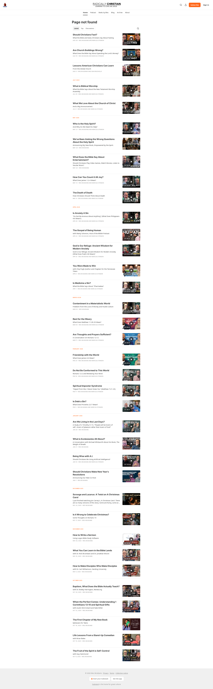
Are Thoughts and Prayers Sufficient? (92, 334)
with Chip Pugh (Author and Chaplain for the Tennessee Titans (94, 270)
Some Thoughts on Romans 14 (84, 518)
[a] (131, 39)
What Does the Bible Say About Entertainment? (88, 158)
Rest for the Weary (82, 319)
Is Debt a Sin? (79, 401)
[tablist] (84, 28)
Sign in (206, 5)
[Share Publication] (185, 5)
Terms (112, 673)
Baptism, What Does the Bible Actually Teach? (96, 586)
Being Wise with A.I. (83, 456)
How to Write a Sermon (84, 535)
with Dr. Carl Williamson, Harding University (89, 569)
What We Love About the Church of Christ (94, 103)
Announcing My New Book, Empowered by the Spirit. (93, 145)
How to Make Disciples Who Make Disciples (95, 566)
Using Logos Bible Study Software (86, 538)
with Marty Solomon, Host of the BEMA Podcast (91, 233)
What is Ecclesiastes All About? (89, 439)
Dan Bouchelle (96, 71)
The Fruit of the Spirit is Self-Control (91, 651)
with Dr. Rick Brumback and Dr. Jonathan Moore (91, 553)
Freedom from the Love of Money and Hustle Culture (93, 306)
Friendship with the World (86, 355)
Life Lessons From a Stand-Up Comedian (93, 635)
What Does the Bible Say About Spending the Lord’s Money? (96, 53)
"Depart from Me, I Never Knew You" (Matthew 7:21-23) (94, 389)
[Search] (181, 5)
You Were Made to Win (84, 266)
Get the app (117, 679)
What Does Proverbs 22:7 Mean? (85, 404)
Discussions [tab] (90, 28)
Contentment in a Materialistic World (91, 303)
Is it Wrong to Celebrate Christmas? (91, 514)
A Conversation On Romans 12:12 (86, 337)
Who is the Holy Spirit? (84, 123)
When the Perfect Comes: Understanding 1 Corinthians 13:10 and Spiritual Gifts (94, 603)
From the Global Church (82, 69)
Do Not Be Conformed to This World (91, 370)
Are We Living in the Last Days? (89, 422)
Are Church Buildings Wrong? (88, 50)
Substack (95, 684)
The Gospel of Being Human (87, 230)
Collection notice (122, 673)
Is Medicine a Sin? (82, 283)
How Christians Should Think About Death (89, 196)
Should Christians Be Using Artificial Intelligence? (91, 459)
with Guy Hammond (80, 654)
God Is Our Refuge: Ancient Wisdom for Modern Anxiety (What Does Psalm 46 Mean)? (94, 253)
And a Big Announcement (82, 106)
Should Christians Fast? (85, 34)
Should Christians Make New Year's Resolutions (91, 473)
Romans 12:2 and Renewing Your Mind (88, 373)
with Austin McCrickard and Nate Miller (88, 608)
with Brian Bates (79, 638)
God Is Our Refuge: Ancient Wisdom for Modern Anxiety (93, 247)
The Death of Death (82, 192)
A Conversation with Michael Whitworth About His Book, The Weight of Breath (96, 443)
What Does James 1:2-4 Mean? (84, 180)
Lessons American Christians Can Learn (93, 65)
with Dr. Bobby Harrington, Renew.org (87, 589)
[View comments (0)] (90, 483)
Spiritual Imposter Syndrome (87, 386)
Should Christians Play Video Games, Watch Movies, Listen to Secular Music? (96, 164)
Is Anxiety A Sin (81, 213)
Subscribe (195, 5)
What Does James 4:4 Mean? (84, 358)
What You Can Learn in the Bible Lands (92, 550)
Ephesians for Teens (80, 623)
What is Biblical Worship (85, 86)
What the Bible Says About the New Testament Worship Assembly (94, 90)
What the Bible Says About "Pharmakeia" (88, 286)
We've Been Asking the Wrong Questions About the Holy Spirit (94, 140)
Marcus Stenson (98, 40)
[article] (106, 39)
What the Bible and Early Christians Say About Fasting (93, 38)
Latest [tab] (76, 28)
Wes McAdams (84, 40)
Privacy (105, 673)
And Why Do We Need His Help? (85, 127)
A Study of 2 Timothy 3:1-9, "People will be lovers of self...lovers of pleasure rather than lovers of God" (93, 426)
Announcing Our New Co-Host (84, 478)
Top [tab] (82, 28)
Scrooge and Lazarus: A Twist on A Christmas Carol (96, 496)
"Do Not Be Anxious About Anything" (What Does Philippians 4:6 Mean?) (96, 217)
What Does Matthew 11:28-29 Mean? (87, 322)
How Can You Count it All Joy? (88, 177)
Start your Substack (100, 679)
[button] (85, 12)
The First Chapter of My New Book (90, 619)
